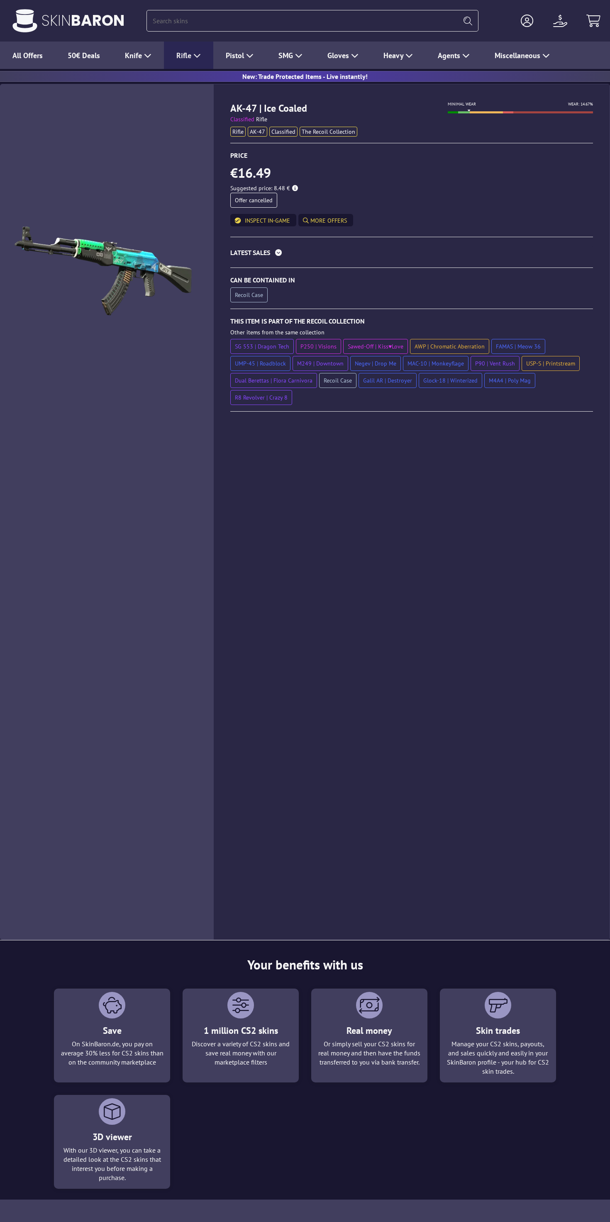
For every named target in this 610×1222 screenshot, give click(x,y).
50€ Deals (84, 55)
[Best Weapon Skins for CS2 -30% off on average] (24, 20)
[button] (527, 21)
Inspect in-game (267, 220)
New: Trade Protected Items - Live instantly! (305, 76)
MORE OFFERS (328, 220)
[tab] (411, 254)
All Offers (27, 55)
